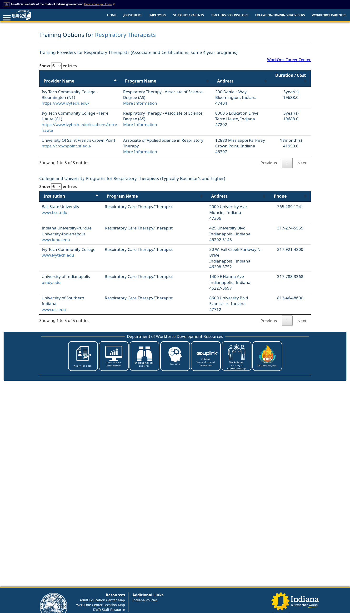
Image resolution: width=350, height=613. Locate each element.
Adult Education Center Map (102, 600)
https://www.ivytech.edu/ (65, 103)
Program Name (140, 81)
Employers (157, 15)
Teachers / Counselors (229, 15)
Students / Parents (188, 15)
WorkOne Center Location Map (100, 605)
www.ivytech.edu (58, 255)
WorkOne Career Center (289, 59)
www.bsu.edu (54, 212)
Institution (54, 196)
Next (301, 162)
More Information (140, 103)
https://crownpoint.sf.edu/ (66, 146)
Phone (280, 196)
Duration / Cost (290, 75)
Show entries (58, 65)
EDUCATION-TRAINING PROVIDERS (280, 15)
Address (225, 81)
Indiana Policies (145, 600)
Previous (268, 162)
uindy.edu (51, 282)
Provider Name (59, 81)
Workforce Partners (329, 15)
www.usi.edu (54, 309)
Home (111, 15)
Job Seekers (132, 15)
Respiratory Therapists (125, 35)
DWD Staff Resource (109, 609)
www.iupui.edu (56, 239)
